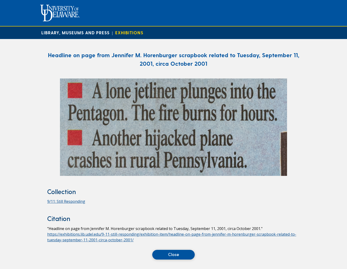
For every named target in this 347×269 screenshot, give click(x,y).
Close (173, 254)
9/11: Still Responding (66, 201)
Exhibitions (129, 32)
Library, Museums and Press (75, 32)
